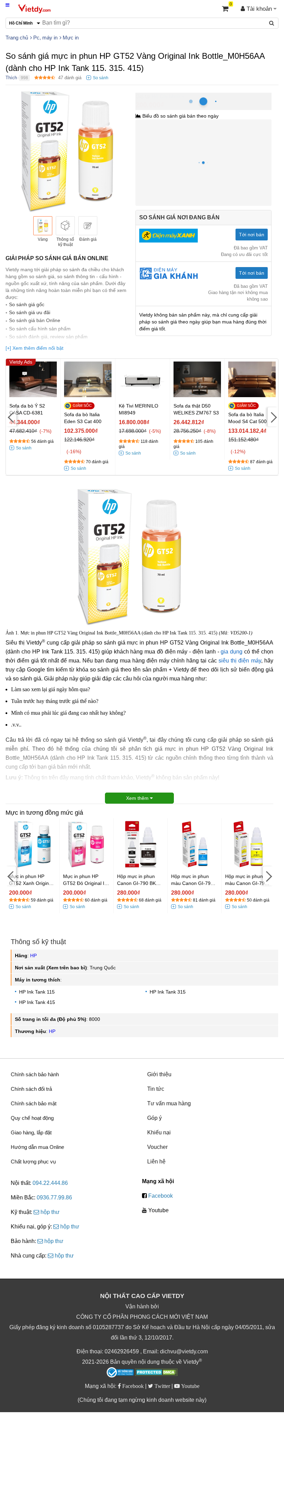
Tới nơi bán (251, 234)
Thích (11, 77)
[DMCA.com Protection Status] (156, 1373)
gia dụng (231, 652)
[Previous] (11, 416)
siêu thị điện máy (240, 661)
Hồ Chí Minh (166, 96)
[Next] (273, 416)
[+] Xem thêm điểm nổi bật (34, 348)
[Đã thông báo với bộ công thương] (120, 1372)
